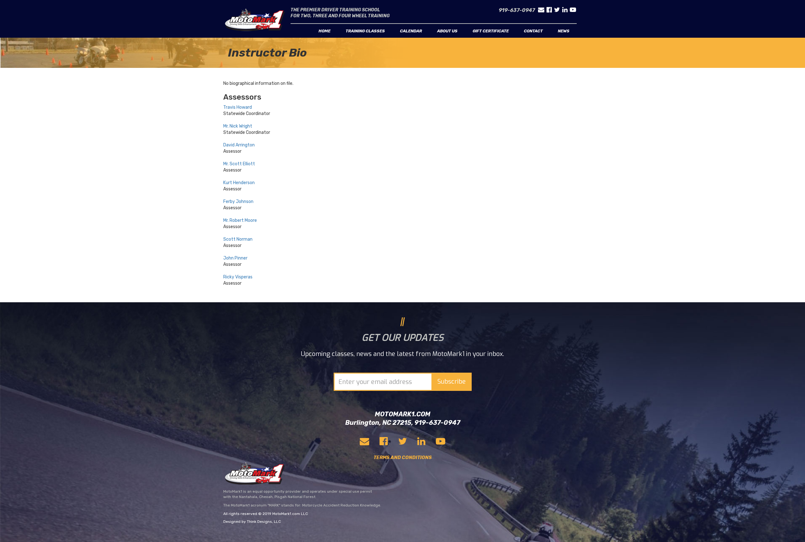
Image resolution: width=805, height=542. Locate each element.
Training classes (365, 31)
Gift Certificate (491, 31)
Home (324, 31)
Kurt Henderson (239, 182)
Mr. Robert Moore (240, 220)
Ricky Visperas (238, 277)
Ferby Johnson (238, 201)
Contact (533, 31)
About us (447, 31)
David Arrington (239, 145)
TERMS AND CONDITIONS (403, 457)
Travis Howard (237, 107)
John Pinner (235, 258)
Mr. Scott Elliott (239, 164)
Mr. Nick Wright (237, 126)
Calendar (411, 31)
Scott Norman (238, 239)
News (563, 31)
